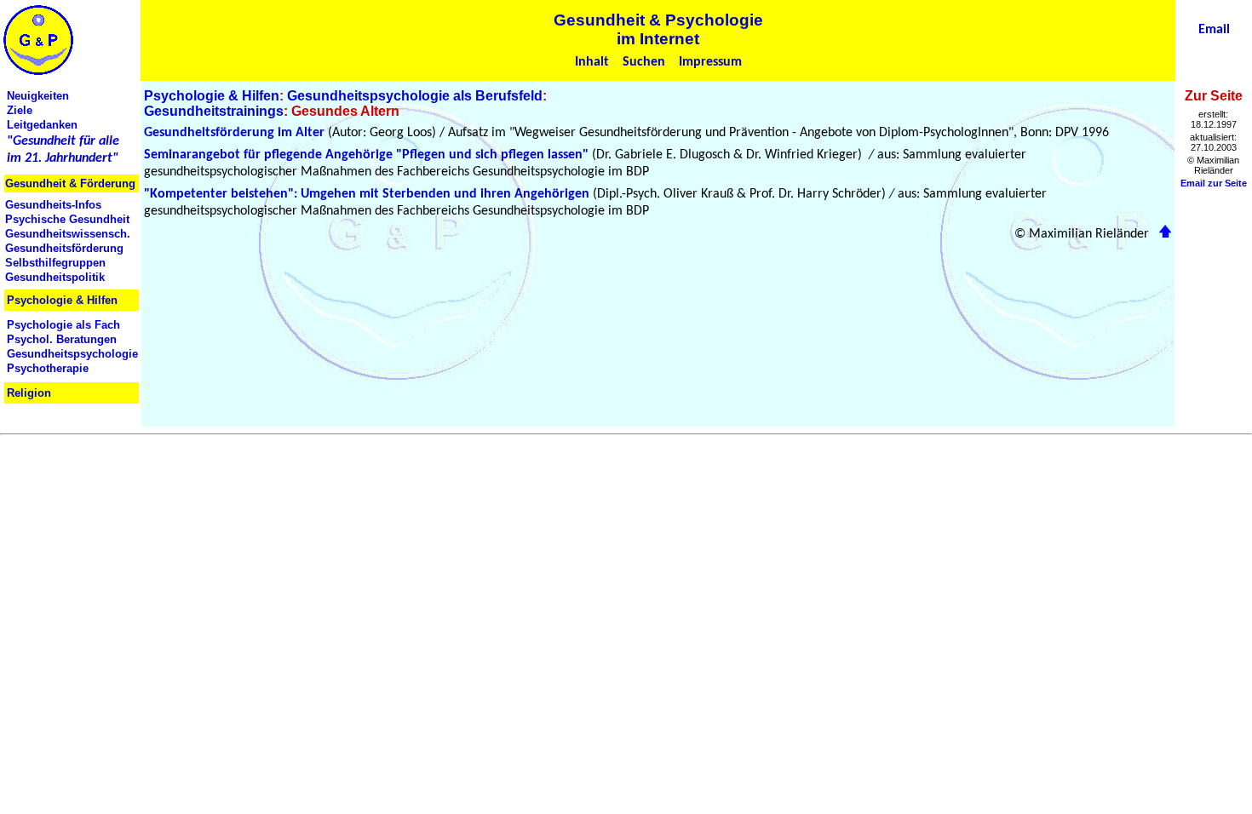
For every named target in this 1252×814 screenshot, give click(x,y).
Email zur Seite (1213, 183)
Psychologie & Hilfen (211, 96)
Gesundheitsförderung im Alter (234, 133)
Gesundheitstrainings (214, 111)
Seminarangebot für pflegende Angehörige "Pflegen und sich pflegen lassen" (366, 155)
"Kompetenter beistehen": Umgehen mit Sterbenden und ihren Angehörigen (366, 194)
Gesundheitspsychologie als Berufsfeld (415, 96)
